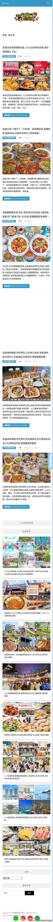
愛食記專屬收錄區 (9, 56)
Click (50, 461)
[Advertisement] (26, 324)
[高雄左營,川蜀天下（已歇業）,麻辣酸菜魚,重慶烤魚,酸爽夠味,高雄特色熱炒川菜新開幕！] (26, 158)
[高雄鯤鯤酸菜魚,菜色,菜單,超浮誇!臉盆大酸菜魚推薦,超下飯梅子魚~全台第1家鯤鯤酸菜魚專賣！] (26, 244)
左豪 (20, 56)
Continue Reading (19, 115)
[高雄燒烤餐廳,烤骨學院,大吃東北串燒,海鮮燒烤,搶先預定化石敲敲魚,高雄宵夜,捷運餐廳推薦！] (26, 383)
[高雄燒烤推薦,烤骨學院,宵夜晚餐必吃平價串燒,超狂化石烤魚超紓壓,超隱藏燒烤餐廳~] (26, 467)
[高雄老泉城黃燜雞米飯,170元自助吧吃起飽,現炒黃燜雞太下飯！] (26, 76)
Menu (7, 3)
